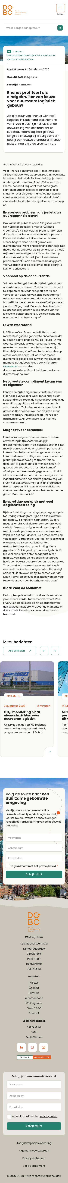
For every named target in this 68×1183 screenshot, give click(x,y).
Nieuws (18, 51)
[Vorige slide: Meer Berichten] (44, 651)
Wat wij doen (34, 1003)
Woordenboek (34, 998)
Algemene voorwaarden (34, 1150)
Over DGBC (34, 1008)
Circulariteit (34, 954)
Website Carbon (41, 1057)
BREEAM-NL (10, 366)
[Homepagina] (9, 51)
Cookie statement (34, 1166)
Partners (33, 993)
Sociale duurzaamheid (34, 943)
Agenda (34, 988)
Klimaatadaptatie (34, 949)
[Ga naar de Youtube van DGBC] (43, 1047)
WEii (33, 1032)
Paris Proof (34, 959)
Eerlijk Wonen (34, 1037)
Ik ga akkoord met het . (34, 866)
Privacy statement (34, 1158)
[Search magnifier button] (60, 28)
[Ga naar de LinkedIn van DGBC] (21, 1047)
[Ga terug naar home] (14, 10)
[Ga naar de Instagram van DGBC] (32, 1047)
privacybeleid (47, 866)
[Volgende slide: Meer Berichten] (55, 651)
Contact (34, 1013)
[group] (49, 651)
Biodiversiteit (34, 964)
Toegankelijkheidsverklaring (34, 1143)
